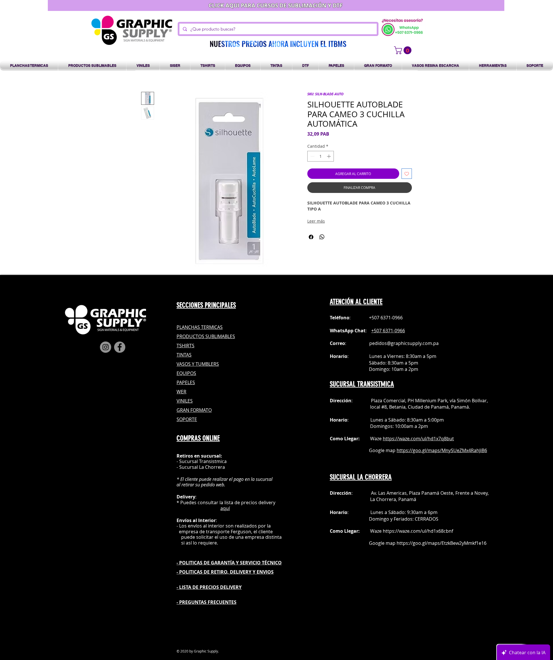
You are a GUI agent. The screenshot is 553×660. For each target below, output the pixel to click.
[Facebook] (119, 347)
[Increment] (329, 156)
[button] (403, 50)
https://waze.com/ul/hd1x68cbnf (418, 531)
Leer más (316, 221)
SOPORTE (187, 419)
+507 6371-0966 (388, 330)
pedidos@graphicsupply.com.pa (404, 343)
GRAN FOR (188, 410)
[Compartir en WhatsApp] (322, 237)
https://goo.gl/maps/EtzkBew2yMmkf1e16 (441, 543)
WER (181, 391)
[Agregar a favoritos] (407, 173)
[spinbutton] (320, 156)
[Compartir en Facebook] (311, 237)
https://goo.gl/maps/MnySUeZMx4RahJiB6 (442, 450)
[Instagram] (105, 347)
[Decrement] (311, 156)
